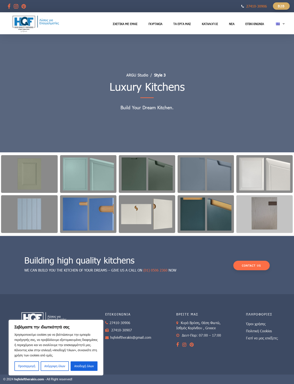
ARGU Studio (137, 75)
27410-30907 (121, 330)
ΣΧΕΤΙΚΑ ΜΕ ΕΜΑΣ (125, 24)
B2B (281, 6)
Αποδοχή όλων (84, 366)
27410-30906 (256, 6)
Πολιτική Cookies (259, 331)
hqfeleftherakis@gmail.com (130, 337)
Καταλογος (210, 24)
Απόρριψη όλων (54, 366)
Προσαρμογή (26, 366)
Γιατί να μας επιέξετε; (262, 338)
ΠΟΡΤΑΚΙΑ (155, 24)
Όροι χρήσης (256, 324)
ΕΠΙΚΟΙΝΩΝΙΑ (254, 24)
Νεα (231, 24)
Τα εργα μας (182, 24)
